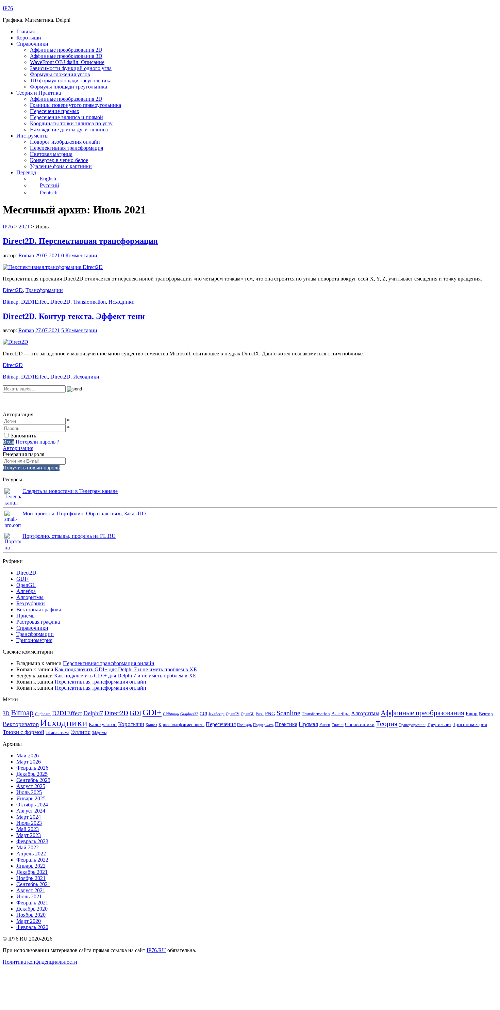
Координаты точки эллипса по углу (71, 123)
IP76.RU (156, 950)
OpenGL (26, 585)
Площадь (244, 725)
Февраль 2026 (32, 768)
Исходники (122, 302)
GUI (203, 713)
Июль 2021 (29, 896)
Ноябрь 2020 (31, 915)
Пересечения (221, 724)
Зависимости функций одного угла (71, 68)
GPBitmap (171, 714)
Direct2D (13, 290)
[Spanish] (42, 401)
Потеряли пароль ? (37, 442)
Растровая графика (38, 622)
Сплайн (338, 725)
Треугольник (439, 724)
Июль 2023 (29, 823)
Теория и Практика (38, 93)
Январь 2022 (31, 866)
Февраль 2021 (32, 902)
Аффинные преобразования (422, 713)
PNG (270, 713)
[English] (16, 401)
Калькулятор (103, 724)
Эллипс (80, 731)
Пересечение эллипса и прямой (66, 117)
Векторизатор (21, 724)
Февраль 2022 (32, 860)
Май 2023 (27, 829)
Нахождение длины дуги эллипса (69, 129)
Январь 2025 (31, 798)
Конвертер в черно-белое (59, 160)
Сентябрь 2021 (33, 884)
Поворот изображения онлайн (65, 142)
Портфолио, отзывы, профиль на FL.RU (69, 536)
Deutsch (48, 192)
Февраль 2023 (32, 841)
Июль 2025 (29, 792)
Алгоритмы (30, 597)
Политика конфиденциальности (40, 962)
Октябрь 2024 (32, 804)
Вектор (486, 713)
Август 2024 (30, 811)
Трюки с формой (23, 732)
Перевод (26, 172)
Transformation (89, 302)
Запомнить (23, 435)
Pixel (260, 714)
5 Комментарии (79, 330)
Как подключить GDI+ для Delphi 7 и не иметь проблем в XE (126, 669)
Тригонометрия (34, 640)
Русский (49, 185)
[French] (33, 401)
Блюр (472, 713)
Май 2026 (27, 755)
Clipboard (43, 714)
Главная (25, 31)
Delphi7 (93, 713)
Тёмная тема (57, 732)
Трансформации (44, 290)
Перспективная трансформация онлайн (108, 663)
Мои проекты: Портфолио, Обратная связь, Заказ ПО (84, 513)
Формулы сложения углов (60, 74)
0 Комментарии (79, 255)
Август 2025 (30, 786)
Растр (324, 724)
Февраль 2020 (32, 927)
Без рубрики (30, 603)
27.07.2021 (47, 330)
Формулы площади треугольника (68, 87)
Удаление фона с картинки (61, 166)
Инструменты (32, 136)
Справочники (32, 44)
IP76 (8, 8)
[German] (24, 401)
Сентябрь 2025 (33, 780)
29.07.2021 (47, 255)
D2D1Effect (34, 302)
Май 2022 (27, 847)
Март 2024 (28, 817)
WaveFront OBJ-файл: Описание (67, 62)
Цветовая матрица (51, 154)
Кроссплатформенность (181, 724)
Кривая (151, 725)
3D (6, 713)
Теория (387, 723)
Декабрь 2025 (32, 774)
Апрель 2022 (31, 853)
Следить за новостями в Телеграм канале (70, 491)
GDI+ (22, 579)
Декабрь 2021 (32, 872)
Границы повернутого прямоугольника (75, 105)
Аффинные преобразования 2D (66, 50)
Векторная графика (38, 609)
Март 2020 (28, 921)
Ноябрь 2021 (31, 878)
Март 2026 (28, 762)
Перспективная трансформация (66, 148)
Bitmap (10, 302)
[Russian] (7, 401)
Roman (26, 255)
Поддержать (263, 725)
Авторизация (18, 448)
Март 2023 (28, 835)
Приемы (26, 616)
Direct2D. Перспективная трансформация (80, 241)
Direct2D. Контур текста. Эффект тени (74, 316)
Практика (286, 724)
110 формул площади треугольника (71, 80)
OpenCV (232, 714)
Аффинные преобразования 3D (66, 56)
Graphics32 (189, 714)
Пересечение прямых (54, 111)
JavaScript (216, 714)
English (48, 178)
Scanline (288, 713)
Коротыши (28, 38)
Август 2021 (30, 890)
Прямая (308, 724)
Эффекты (99, 733)
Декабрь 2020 (32, 909)
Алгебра (26, 591)
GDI (135, 713)
